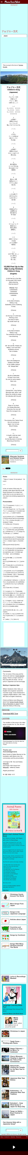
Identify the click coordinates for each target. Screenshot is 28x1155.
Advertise (13, 1137)
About (2, 1137)
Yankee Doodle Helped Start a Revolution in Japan (13, 703)
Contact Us (7, 1137)
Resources (18, 1137)
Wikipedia (6, 764)
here (23, 681)
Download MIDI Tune (10, 713)
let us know (9, 741)
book (5, 694)
